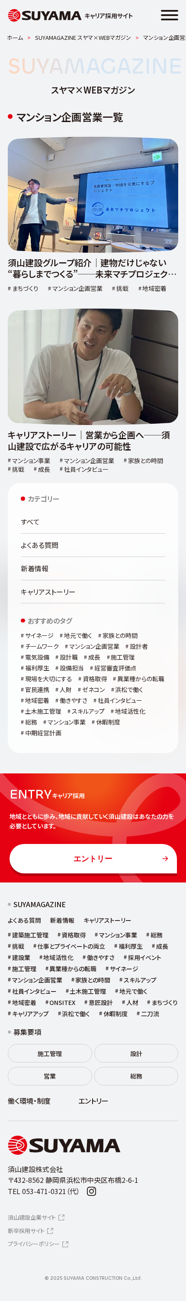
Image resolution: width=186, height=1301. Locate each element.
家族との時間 (120, 635)
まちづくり (164, 1002)
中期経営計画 (43, 733)
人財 (66, 689)
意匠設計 (101, 1002)
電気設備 (37, 657)
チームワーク (42, 646)
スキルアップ (88, 711)
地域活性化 (130, 711)
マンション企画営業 (94, 646)
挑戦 (18, 946)
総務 (31, 722)
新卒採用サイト (26, 1231)
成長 (94, 657)
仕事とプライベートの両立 (71, 946)
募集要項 (27, 1032)
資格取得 (95, 679)
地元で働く (78, 635)
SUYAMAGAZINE (39, 904)
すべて (30, 521)
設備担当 (72, 668)
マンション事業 (67, 722)
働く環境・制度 (29, 1100)
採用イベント (144, 957)
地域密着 (37, 700)
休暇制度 (108, 722)
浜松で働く (129, 689)
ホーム (15, 37)
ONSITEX (62, 1002)
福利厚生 (37, 668)
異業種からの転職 (140, 679)
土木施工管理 (43, 711)
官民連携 (37, 689)
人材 (132, 1002)
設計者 (139, 646)
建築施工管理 (30, 935)
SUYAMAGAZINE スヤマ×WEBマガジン (83, 37)
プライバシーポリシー (34, 1244)
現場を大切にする (48, 679)
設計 (136, 1053)
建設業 (21, 957)
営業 (50, 1076)
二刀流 (150, 1014)
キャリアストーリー (48, 591)
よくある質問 (39, 545)
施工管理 (123, 657)
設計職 (69, 657)
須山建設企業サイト (32, 1217)
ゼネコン (93, 689)
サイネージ (39, 635)
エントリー (93, 858)
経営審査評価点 (115, 668)
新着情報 (34, 568)
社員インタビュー (120, 700)
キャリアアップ (30, 1014)
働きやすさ (73, 700)
